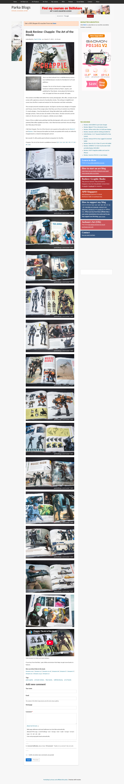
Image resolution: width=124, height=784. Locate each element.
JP (26, 145)
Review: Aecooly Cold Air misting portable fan (97, 132)
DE (67, 142)
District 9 (72, 129)
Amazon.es (29, 674)
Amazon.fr (63, 671)
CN (29, 145)
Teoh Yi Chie (37, 39)
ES (74, 142)
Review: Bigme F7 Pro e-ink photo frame (95, 127)
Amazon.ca (38, 671)
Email (27, 695)
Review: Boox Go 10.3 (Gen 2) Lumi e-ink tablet (97, 143)
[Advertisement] (94, 104)
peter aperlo (29, 680)
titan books (49, 680)
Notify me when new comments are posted (41, 755)
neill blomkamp (58, 680)
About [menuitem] (97, 1)
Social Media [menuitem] (80, 1)
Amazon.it (71, 671)
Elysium (30, 131)
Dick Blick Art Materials (91, 207)
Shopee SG (91, 209)
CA (61, 142)
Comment (29, 712)
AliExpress (85, 209)
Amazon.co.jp (38, 674)
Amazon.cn (46, 674)
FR (69, 142)
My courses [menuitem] (54, 1)
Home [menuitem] (15, 1)
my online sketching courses (96, 163)
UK (64, 142)
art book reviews (39, 680)
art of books (67, 680)
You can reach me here (88, 235)
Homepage (29, 705)
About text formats (32, 726)
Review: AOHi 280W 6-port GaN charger (95, 125)
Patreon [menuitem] (70, 1)
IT (72, 142)
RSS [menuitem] (63, 1)
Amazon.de (55, 671)
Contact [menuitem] (90, 1)
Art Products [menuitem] (35, 1)
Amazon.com (30, 671)
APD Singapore (86, 194)
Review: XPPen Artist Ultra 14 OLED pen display (97, 129)
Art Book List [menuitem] (24, 1)
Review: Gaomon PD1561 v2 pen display (95, 155)
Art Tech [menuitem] (45, 1)
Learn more (102, 216)
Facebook (91, 186)
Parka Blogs (21, 8)
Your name (29, 688)
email (85, 186)
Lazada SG (100, 209)
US (58, 142)
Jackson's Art (103, 207)
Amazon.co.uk (47, 671)
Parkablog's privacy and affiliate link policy (55, 780)
